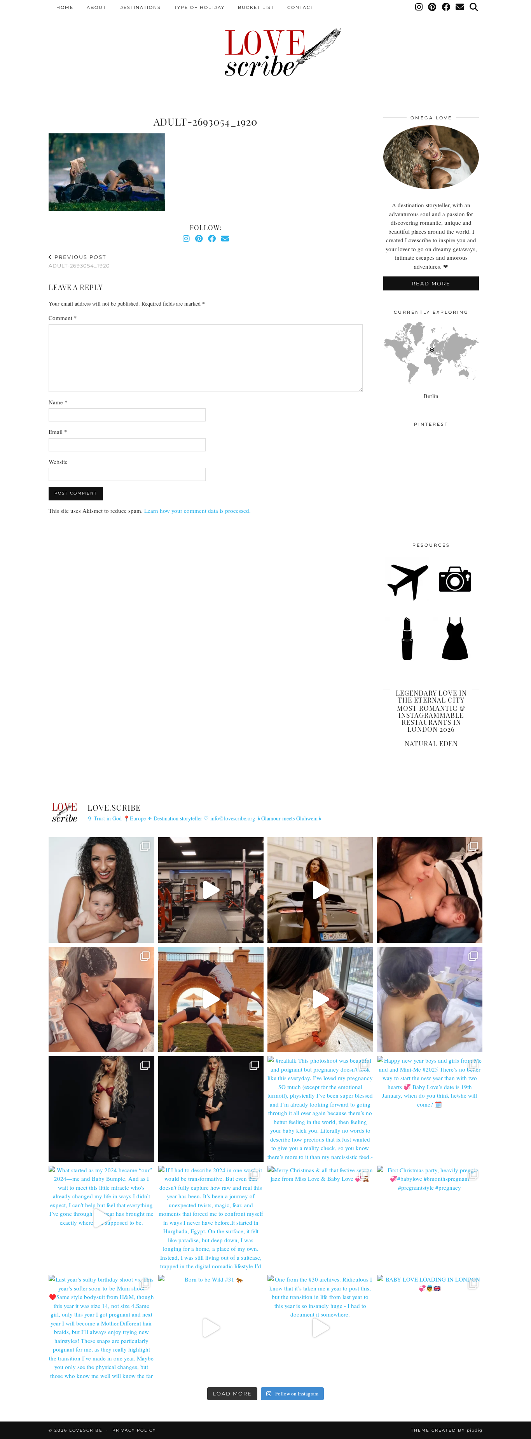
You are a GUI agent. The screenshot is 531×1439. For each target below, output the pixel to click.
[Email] (460, 7)
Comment (63, 318)
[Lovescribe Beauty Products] (407, 659)
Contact (300, 7)
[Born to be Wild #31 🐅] (211, 1328)
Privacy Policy (134, 1430)
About (96, 7)
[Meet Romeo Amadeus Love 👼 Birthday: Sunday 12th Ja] (430, 1000)
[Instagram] (419, 7)
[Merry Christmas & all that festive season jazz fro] (320, 1218)
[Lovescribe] (265, 52)
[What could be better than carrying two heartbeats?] (101, 1109)
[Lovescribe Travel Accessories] (455, 599)
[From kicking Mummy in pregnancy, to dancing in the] (320, 1000)
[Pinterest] (432, 7)
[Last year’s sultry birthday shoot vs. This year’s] (101, 1328)
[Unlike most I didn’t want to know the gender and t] (211, 1109)
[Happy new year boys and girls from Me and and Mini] (430, 1109)
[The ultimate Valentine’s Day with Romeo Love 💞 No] (101, 1000)
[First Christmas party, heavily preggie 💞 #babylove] (430, 1218)
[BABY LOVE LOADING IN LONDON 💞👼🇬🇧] (430, 1328)
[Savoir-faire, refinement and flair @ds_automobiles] (320, 890)
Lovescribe (86, 1430)
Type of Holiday (199, 7)
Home (64, 7)
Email (58, 431)
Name (58, 402)
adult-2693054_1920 (79, 261)
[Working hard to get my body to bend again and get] (211, 1000)
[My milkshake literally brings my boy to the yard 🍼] (211, 890)
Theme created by (446, 1430)
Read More (431, 283)
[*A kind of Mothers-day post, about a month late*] (430, 890)
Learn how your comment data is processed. (197, 510)
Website (58, 461)
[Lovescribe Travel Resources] (407, 599)
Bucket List (256, 7)
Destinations (140, 7)
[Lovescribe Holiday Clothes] (455, 659)
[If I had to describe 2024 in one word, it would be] (211, 1218)
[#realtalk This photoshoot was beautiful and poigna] (320, 1109)
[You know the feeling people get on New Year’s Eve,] (101, 890)
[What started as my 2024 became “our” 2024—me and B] (101, 1218)
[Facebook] (446, 7)
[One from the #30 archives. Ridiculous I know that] (320, 1328)
